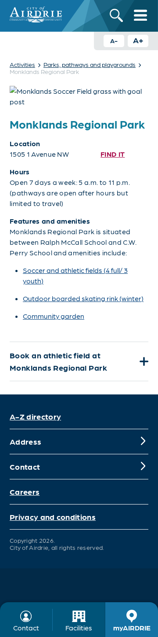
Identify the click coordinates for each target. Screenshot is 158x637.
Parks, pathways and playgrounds (89, 64)
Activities (22, 64)
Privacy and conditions (53, 516)
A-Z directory (35, 416)
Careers (25, 491)
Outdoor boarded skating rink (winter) (83, 298)
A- (114, 40)
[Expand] (143, 361)
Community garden (53, 316)
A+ (138, 39)
